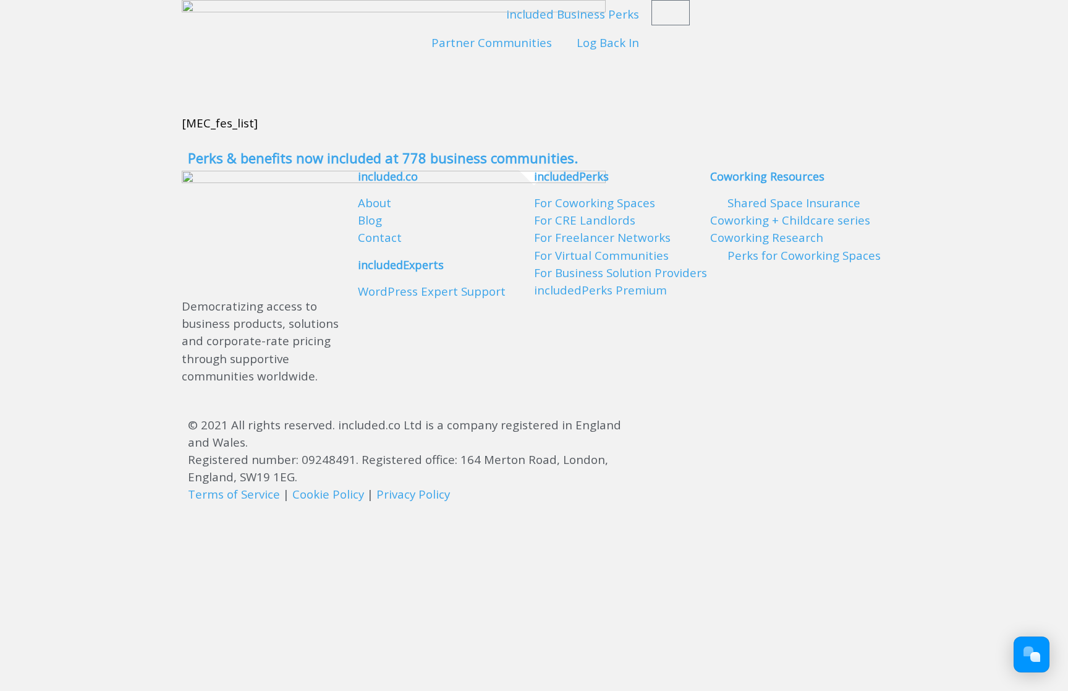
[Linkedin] (809, 431)
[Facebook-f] (707, 431)
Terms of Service (234, 494)
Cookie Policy (328, 494)
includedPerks (571, 176)
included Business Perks (572, 14)
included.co (388, 176)
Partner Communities (491, 42)
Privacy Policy (413, 494)
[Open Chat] (1031, 654)
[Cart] (670, 12)
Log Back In (608, 42)
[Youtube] (741, 431)
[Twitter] (673, 431)
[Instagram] (775, 431)
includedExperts (401, 264)
